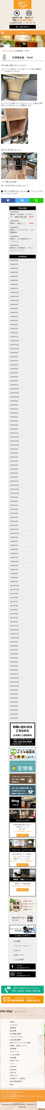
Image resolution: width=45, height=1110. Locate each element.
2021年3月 (14, 521)
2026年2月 (14, 284)
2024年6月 (14, 365)
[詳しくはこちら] (23, 891)
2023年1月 (14, 433)
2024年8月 (14, 357)
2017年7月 (14, 602)
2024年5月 (14, 369)
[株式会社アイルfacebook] (22, 969)
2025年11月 (14, 296)
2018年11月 (14, 561)
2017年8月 (14, 598)
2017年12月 (14, 586)
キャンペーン (14, 1051)
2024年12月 (14, 341)
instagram (13, 1069)
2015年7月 (14, 694)
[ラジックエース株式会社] (23, 936)
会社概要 (17, 941)
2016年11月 (14, 634)
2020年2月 (14, 541)
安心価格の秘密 (15, 1034)
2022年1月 (14, 481)
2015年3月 (14, 710)
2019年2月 (14, 553)
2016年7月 (14, 650)
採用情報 (13, 1049)
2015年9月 (14, 690)
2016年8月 (14, 646)
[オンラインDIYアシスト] (22, 795)
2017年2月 (14, 622)
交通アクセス (19, 955)
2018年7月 (14, 569)
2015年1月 (14, 718)
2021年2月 (14, 525)
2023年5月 (14, 417)
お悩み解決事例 (15, 1040)
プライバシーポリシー (22, 946)
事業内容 (13, 1028)
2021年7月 (14, 505)
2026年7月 (14, 264)
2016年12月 (14, 630)
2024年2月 (14, 381)
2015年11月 (14, 682)
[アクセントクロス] (23, 818)
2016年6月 (14, 654)
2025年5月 (14, 320)
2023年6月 (14, 413)
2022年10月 (14, 445)
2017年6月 (14, 606)
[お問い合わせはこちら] (22, 30)
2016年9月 (14, 642)
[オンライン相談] (22, 783)
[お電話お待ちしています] (22, 993)
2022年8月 (14, 453)
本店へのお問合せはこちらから (15, 191)
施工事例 (13, 1031)
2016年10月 (14, 638)
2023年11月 (14, 393)
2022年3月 (14, 473)
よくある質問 (19, 959)
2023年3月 (14, 425)
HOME (4, 51)
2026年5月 (14, 272)
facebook (13, 1066)
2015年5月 (14, 702)
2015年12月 (14, 678)
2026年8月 (14, 260)
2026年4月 (14, 276)
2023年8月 (14, 405)
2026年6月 (14, 268)
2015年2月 (14, 714)
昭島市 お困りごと (18, 223)
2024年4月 (14, 373)
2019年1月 (14, 557)
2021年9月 (14, 497)
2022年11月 (14, 441)
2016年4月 (14, 662)
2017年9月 (14, 594)
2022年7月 (14, 457)
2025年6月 (14, 316)
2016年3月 (14, 666)
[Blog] (22, 809)
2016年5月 (14, 658)
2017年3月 (14, 618)
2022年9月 (14, 449)
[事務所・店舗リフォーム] (23, 877)
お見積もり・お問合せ (18, 1078)
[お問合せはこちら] (23, 738)
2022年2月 (14, 477)
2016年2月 (14, 670)
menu (22, 33)
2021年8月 (14, 501)
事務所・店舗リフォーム (18, 1046)
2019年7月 (14, 545)
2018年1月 (14, 582)
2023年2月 (14, 429)
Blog (11, 51)
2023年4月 (14, 421)
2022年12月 (14, 437)
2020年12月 (14, 533)
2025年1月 (14, 337)
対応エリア (14, 1075)
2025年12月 (14, 292)
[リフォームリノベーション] (23, 847)
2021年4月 (14, 517)
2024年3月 (14, 377)
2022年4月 (14, 469)
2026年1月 (14, 288)
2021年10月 (14, 493)
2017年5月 (14, 610)
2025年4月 (14, 325)
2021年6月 (14, 509)
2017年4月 (14, 614)
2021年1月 (14, 529)
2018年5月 (14, 578)
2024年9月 (14, 353)
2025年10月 (14, 300)
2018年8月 (14, 565)
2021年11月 (14, 489)
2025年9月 (14, 304)
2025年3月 (14, 329)
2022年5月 (14, 465)
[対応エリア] (29, 18)
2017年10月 (14, 590)
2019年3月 (14, 549)
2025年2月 (14, 333)
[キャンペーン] (22, 921)
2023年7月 (14, 409)
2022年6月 (14, 461)
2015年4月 (14, 706)
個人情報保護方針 (16, 1081)
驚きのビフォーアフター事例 (20, 1043)
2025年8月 (14, 308)
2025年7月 (14, 312)
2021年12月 (14, 485)
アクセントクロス (16, 1037)
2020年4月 (14, 537)
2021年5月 (14, 513)
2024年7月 (14, 361)
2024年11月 (14, 345)
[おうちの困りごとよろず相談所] (22, 759)
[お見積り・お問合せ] (22, 1003)
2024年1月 (14, 385)
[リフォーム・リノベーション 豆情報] (22, 772)
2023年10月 (14, 397)
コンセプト (14, 1025)
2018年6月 (14, 573)
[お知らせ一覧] (17, 18)
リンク (12, 1063)
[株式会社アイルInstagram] (22, 977)
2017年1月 (14, 626)
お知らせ (17, 950)
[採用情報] (22, 912)
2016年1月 (14, 674)
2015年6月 (14, 698)
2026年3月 (14, 280)
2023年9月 (14, 401)
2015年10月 (14, 686)
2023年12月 (14, 389)
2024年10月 (14, 349)
